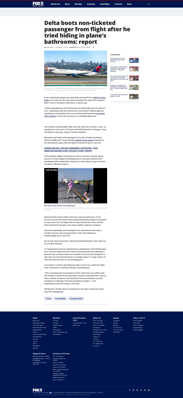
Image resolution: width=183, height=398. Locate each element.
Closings (55, 323)
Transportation (76, 298)
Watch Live (36, 321)
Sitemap (35, 348)
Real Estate (116, 332)
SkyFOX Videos (137, 327)
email (148, 390)
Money (116, 318)
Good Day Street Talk (79, 323)
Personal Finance (118, 330)
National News (37, 330)
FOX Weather (57, 334)
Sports (35, 343)
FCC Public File (97, 341)
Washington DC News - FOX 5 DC (40, 363)
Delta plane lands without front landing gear (59, 206)
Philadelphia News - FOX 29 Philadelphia (41, 359)
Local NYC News (38, 325)
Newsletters (36, 346)
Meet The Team (98, 323)
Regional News (39, 353)
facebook (129, 390)
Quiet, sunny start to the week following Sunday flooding (117, 59)
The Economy (117, 327)
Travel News (60, 298)
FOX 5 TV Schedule (99, 325)
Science (35, 341)
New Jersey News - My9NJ (41, 356)
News (35, 318)
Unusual (35, 339)
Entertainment (37, 337)
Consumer (116, 321)
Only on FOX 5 (139, 318)
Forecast (55, 321)
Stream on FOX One (61, 353)
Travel (66, 47)
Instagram (133, 390)
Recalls (115, 323)
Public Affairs (97, 334)
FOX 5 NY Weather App (60, 332)
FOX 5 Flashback (138, 325)
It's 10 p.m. (96, 346)
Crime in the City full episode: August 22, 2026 (119, 95)
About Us (97, 318)
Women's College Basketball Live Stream (60, 374)
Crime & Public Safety (39, 334)
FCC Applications (98, 343)
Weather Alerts (57, 325)
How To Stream (98, 321)
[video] (134, 60)
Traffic (55, 327)
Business (116, 325)
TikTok (137, 390)
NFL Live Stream (58, 356)
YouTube (141, 390)
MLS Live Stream (58, 380)
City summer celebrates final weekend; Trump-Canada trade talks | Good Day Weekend (118, 69)
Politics (35, 332)
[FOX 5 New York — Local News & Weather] (39, 4)
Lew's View (136, 323)
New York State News (39, 327)
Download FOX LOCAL (100, 330)
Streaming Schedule (39, 323)
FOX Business (59, 47)
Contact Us (96, 337)
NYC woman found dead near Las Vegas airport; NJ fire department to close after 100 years (119, 78)
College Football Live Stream (59, 359)
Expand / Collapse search (149, 4)
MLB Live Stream (58, 362)
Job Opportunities (98, 332)
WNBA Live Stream (59, 377)
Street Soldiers (137, 321)
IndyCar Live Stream (59, 367)
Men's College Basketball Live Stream (60, 370)
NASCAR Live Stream (59, 365)
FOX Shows (96, 327)
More (129, 4)
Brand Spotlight (138, 330)
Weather (56, 318)
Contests (96, 339)
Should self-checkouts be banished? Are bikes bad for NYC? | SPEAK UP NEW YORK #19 (118, 88)
